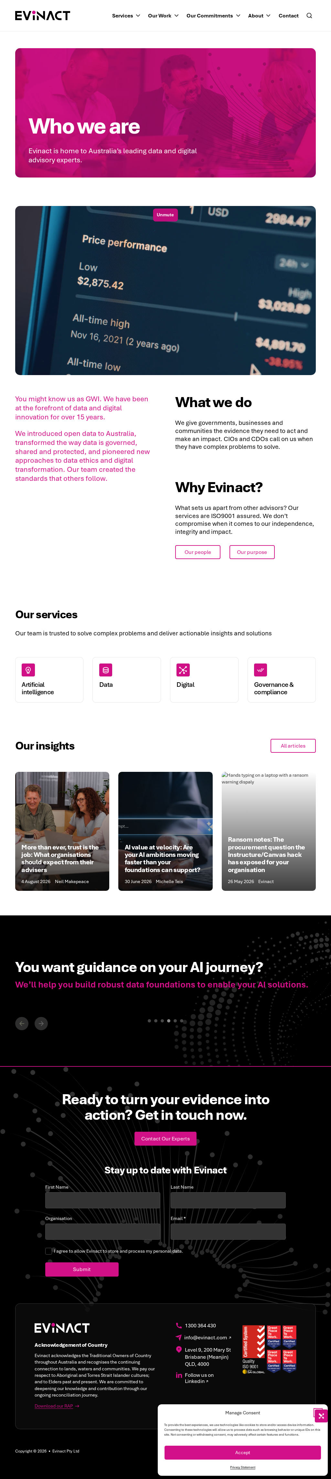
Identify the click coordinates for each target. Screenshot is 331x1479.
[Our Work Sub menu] (176, 15)
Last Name (182, 1187)
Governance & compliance (274, 688)
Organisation (58, 1218)
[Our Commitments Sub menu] (238, 15)
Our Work (159, 15)
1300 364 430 (200, 1326)
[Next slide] (41, 1023)
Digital (185, 684)
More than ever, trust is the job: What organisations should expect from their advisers (60, 858)
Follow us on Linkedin (199, 1378)
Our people (198, 552)
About (255, 15)
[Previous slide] (21, 1023)
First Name (57, 1187)
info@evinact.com (205, 1338)
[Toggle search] (309, 15)
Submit (82, 1269)
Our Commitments (210, 15)
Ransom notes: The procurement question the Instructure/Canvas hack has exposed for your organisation (266, 854)
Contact (289, 15)
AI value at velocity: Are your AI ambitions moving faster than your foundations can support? (163, 858)
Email (178, 1218)
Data (105, 684)
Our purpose (252, 552)
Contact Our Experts (165, 1138)
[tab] (149, 1020)
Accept (242, 1452)
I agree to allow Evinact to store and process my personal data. (118, 1251)
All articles (293, 745)
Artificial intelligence (38, 688)
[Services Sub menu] (138, 15)
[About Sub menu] (268, 15)
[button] (318, 1412)
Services (122, 15)
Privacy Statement (242, 1467)
